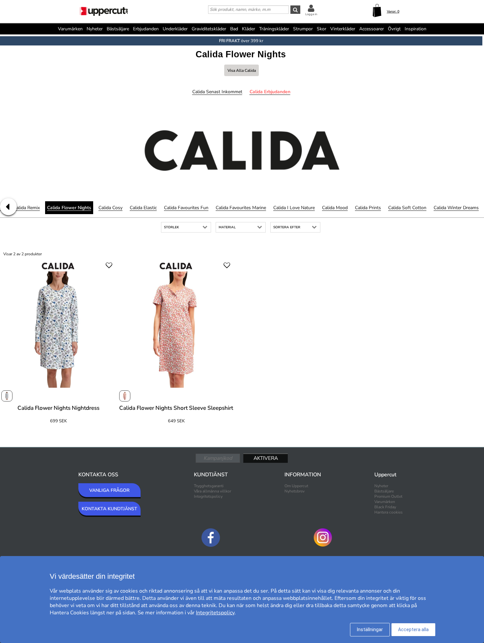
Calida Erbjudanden (270, 92)
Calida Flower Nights (69, 208)
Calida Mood (335, 208)
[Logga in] (311, 8)
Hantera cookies (388, 512)
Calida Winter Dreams (456, 208)
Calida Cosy (110, 208)
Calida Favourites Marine (241, 208)
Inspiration (415, 29)
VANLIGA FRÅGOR (109, 490)
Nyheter (95, 29)
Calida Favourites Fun (186, 208)
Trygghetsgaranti (209, 486)
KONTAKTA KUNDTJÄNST (109, 509)
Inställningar (370, 629)
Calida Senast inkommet (217, 92)
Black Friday (385, 507)
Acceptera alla (413, 629)
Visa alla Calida (242, 70)
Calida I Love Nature (294, 208)
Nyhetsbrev (294, 491)
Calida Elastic (143, 208)
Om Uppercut (296, 486)
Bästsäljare (118, 29)
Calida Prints (368, 208)
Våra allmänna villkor (212, 491)
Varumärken (70, 29)
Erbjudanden (146, 29)
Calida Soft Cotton (407, 208)
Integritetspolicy (208, 496)
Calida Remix (26, 208)
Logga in (311, 14)
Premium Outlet (388, 496)
